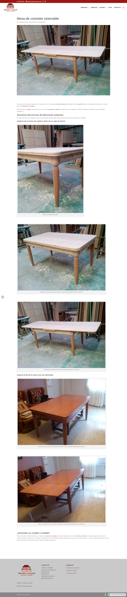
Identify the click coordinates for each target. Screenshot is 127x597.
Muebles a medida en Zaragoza (25, 583)
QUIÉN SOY (94, 7)
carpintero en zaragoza (51, 536)
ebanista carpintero (61, 104)
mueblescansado (23, 22)
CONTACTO (117, 7)
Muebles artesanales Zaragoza (24, 586)
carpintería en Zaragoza (28, 106)
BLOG (110, 7)
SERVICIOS (84, 7)
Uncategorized (41, 22)
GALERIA (102, 7)
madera (29, 109)
